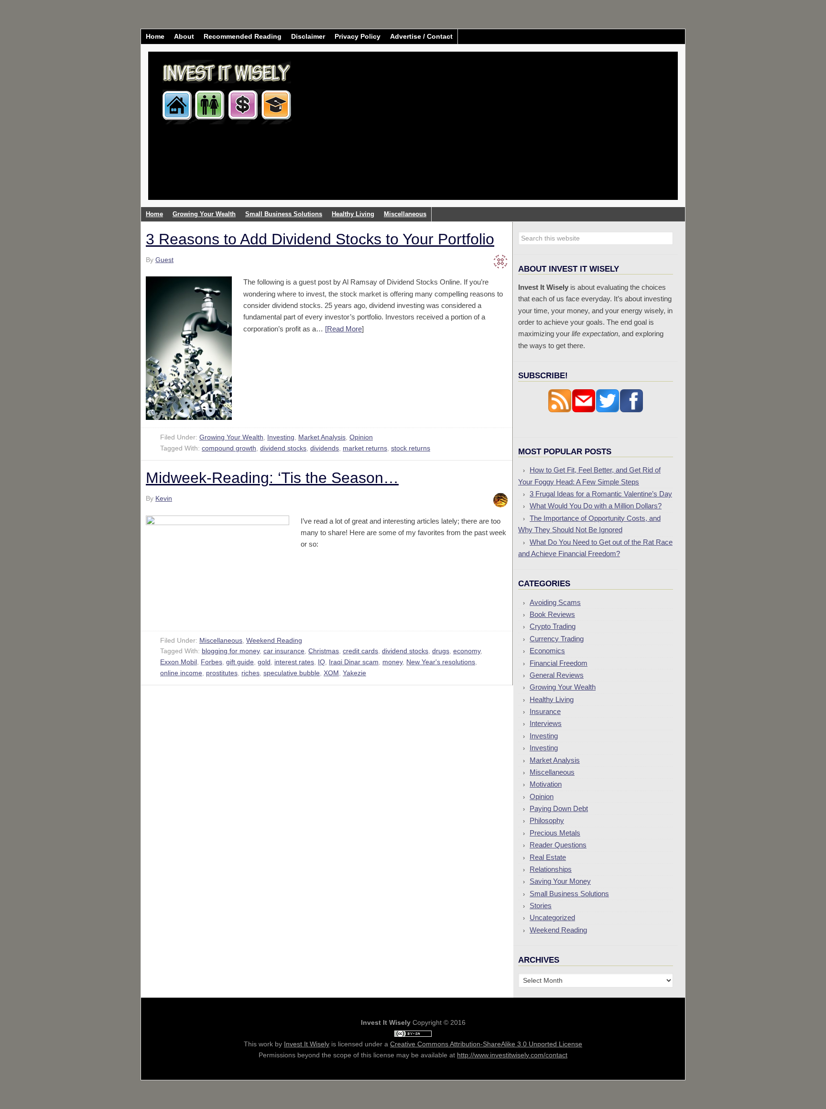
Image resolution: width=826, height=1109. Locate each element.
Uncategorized (552, 917)
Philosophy (547, 820)
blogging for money (231, 651)
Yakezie (354, 673)
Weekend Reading (274, 640)
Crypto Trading (553, 626)
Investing (280, 437)
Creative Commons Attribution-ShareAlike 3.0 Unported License (486, 1044)
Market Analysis (322, 437)
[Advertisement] (469, 133)
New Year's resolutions (440, 662)
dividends (324, 448)
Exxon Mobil (178, 662)
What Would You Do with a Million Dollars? (596, 506)
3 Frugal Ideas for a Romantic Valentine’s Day (601, 494)
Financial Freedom (558, 663)
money (392, 662)
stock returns (410, 448)
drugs (440, 651)
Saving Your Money (560, 881)
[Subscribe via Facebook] (631, 410)
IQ (321, 662)
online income (181, 673)
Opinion (361, 437)
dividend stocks (283, 448)
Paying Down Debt (559, 808)
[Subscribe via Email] (584, 410)
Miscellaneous (220, 640)
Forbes (211, 662)
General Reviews (557, 675)
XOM (331, 673)
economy (466, 651)
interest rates (294, 662)
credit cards (360, 651)
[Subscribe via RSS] (560, 410)
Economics (547, 651)
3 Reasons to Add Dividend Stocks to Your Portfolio (320, 239)
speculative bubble (291, 673)
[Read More (343, 329)
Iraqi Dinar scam (354, 662)
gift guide (240, 662)
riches (250, 673)
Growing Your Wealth (231, 437)
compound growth (229, 448)
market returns (365, 448)
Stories (541, 905)
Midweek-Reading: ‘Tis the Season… (272, 477)
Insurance (545, 711)
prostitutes (222, 673)
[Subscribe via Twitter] (608, 410)
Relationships (551, 869)
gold (264, 662)
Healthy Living (552, 699)
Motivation (546, 784)
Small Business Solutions (569, 893)
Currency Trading (557, 639)
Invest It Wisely (227, 88)
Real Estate (548, 857)
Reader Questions (558, 845)
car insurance (283, 651)
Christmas (323, 651)
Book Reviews (552, 614)
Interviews (546, 723)
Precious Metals (555, 833)
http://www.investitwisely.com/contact (512, 1055)
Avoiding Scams (555, 602)
